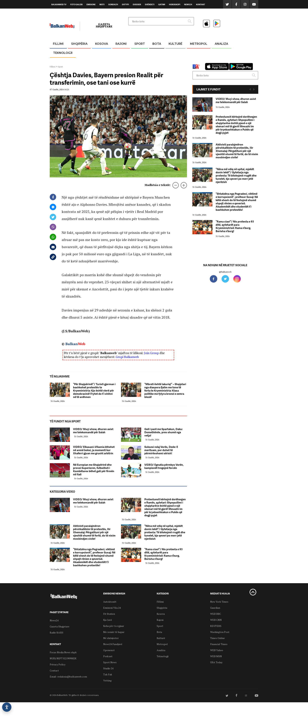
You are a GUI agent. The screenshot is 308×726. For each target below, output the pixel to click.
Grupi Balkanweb (127, 357)
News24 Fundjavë (112, 644)
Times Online (217, 638)
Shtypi (125, 4)
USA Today (216, 662)
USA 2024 (156, 52)
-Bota (137, 52)
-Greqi (118, 52)
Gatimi (161, 4)
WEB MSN (216, 656)
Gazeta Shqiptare (59, 626)
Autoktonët (109, 601)
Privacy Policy (57, 664)
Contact (54, 670)
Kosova (101, 43)
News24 (188, 4)
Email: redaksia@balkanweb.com (68, 676)
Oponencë (109, 650)
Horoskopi (174, 4)
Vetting (107, 680)
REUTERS (215, 626)
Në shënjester (111, 638)
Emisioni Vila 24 (112, 607)
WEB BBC (215, 613)
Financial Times (218, 644)
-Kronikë (75, 52)
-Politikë (75, 61)
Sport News (110, 662)
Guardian (215, 607)
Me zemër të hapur (113, 632)
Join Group (151, 353)
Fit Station (109, 613)
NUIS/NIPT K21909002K (63, 658)
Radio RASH (56, 632)
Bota (156, 43)
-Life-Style (195, 61)
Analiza (221, 43)
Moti (101, 4)
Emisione (91, 4)
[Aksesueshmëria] (6, 707)
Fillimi (58, 43)
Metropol (198, 43)
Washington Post (219, 632)
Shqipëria (79, 43)
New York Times (219, 601)
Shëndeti (149, 4)
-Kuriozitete (197, 52)
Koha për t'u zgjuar (113, 626)
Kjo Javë (107, 620)
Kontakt (200, 4)
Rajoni (121, 43)
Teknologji (63, 53)
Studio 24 (108, 668)
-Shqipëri (139, 61)
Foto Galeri (76, 4)
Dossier (137, 4)
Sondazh (113, 4)
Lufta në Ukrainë (156, 62)
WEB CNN (216, 620)
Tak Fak (107, 674)
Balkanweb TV (58, 4)
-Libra (171, 61)
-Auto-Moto (60, 61)
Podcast (107, 656)
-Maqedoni (121, 61)
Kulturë (175, 43)
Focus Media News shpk (63, 652)
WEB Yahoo (216, 650)
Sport (139, 43)
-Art (170, 52)
